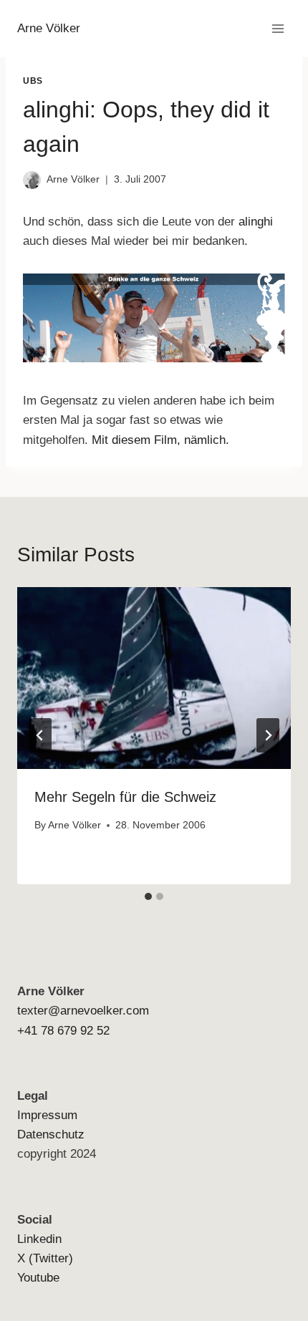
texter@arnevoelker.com (83, 1010)
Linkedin (39, 1239)
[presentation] (154, 678)
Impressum (47, 1115)
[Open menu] (277, 28)
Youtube (38, 1277)
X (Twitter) (45, 1258)
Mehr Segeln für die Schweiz (125, 797)
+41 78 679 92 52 (63, 1030)
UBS (33, 81)
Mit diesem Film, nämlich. (160, 440)
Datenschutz (51, 1134)
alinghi (256, 221)
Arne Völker (73, 179)
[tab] (148, 896)
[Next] (267, 735)
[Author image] (32, 180)
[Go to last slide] (40, 735)
